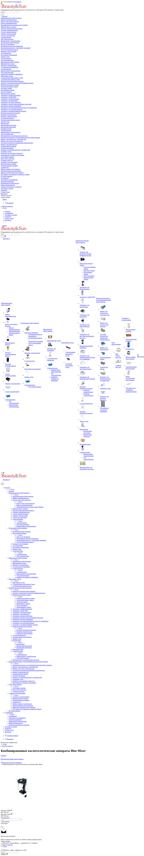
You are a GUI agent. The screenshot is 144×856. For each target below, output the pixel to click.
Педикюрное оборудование (22, 531)
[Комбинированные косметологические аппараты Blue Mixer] (23, 809)
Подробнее (17, 2)
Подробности (5, 818)
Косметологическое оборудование (24, 591)
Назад (12, 489)
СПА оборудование (19, 688)
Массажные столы (19, 582)
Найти (3, 854)
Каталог (11, 491)
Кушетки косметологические (26, 630)
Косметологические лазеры (25, 598)
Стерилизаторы (21, 523)
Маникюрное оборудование (22, 561)
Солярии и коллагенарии (21, 697)
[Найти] (2, 14)
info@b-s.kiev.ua (7, 206)
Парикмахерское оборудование (23, 496)
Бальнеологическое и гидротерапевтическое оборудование (32, 665)
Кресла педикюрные (23, 537)
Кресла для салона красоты (25, 503)
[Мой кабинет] (2, 482)
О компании (13, 716)
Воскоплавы (20, 644)
